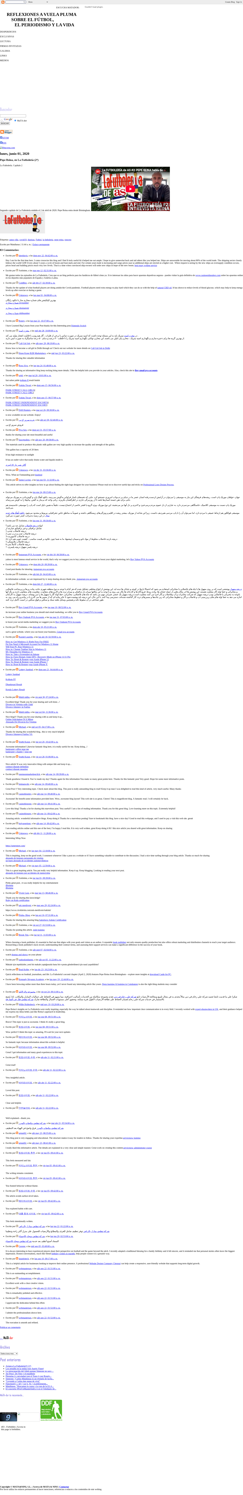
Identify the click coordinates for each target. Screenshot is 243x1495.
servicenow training (131, 1138)
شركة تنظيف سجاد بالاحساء (32, 1236)
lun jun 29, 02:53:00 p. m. (61, 1236)
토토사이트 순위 (27, 1057)
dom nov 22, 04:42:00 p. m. (45, 255)
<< (1, 1338)
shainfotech (24, 1258)
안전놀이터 (24, 1108)
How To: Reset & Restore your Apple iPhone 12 (27, 659)
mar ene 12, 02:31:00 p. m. (45, 270)
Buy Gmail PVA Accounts (30, 607)
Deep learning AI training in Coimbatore (120, 984)
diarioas (31, 239)
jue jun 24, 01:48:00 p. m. (44, 365)
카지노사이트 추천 (28, 1165)
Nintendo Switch (78, 325)
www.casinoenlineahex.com (207, 275)
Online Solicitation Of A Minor (19, 719)
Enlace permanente (41, 244)
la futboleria (48, 239)
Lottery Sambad (26, 669)
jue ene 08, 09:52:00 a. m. (49, 1037)
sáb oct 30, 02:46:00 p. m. (51, 420)
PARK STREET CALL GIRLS (20, 390)
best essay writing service (146, 265)
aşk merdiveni (25, 905)
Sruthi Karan (24, 742)
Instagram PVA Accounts (30, 554)
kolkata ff (24, 380)
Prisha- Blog (24, 915)
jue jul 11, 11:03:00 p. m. (45, 935)
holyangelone (25, 823)
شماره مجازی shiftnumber (18, 313)
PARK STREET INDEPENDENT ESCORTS (27, 402)
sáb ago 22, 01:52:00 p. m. (48, 1308)
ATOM (5, 138)
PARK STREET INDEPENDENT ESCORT (26, 405)
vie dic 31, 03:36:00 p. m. (44, 470)
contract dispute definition (17, 766)
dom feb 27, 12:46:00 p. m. (45, 584)
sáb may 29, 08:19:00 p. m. (48, 343)
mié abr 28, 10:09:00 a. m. (46, 331)
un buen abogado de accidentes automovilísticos (27, 860)
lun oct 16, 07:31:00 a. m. (46, 915)
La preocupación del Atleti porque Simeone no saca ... (30, 1371)
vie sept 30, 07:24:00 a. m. (46, 697)
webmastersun (25, 1268)
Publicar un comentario (10, 1327)
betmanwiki (24, 784)
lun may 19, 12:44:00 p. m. (62, 979)
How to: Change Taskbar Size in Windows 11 (26, 649)
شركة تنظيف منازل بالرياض (32, 1226)
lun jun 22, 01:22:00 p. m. (61, 1226)
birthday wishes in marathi (63, 1253)
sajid (21, 375)
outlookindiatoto (26, 959)
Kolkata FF (11, 679)
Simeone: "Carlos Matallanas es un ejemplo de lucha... (30, 1379)
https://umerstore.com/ (15, 846)
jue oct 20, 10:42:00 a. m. (47, 742)
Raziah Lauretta (26, 637)
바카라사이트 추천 (28, 1178)
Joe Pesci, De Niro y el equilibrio (20, 1373)
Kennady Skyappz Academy (31, 979)
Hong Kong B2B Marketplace (32, 353)
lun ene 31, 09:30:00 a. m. (44, 520)
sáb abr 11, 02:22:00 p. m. (54, 1070)
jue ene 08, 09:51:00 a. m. (49, 1017)
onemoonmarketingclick (29, 774)
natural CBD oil (164, 287)
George (22, 1246)
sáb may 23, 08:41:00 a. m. (44, 1143)
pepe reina (58, 239)
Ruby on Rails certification (17, 900)
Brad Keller (24, 969)
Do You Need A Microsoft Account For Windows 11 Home (32, 644)
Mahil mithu (24, 697)
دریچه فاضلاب (31, 525)
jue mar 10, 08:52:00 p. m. (59, 607)
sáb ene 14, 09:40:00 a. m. (46, 784)
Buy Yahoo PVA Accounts (142, 559)
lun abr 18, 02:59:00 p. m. (49, 637)
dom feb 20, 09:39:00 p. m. (45, 564)
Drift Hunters (25, 410)
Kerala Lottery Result (15, 689)
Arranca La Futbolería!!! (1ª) (18, 1366)
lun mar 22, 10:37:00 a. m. (42, 321)
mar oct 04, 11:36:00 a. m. (46, 712)
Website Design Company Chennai (105, 1263)
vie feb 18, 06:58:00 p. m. (58, 554)
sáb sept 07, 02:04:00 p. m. (45, 950)
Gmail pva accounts (65, 632)
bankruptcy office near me (17, 749)
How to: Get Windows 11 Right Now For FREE (27, 641)
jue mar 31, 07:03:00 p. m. (61, 617)
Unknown (23, 295)
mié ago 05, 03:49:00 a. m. (43, 1246)
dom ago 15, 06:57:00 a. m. (49, 398)
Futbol (38, 239)
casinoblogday (25, 794)
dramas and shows (20, 954)
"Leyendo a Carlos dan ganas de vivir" (23, 1381)
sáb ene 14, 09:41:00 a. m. (48, 804)
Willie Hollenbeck (27, 1004)
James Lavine (25, 480)
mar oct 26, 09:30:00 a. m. (47, 410)
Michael (22, 727)
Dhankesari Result (14, 684)
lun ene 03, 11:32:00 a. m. (47, 480)
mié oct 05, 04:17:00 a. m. (43, 727)
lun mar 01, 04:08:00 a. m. (45, 295)
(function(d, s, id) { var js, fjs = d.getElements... (27, 1384)
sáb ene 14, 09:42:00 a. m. (48, 813)
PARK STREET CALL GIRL (19, 392)
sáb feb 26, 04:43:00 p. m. (44, 574)
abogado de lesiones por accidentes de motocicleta (28, 873)
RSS (4, 143)
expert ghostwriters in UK (206, 1009)
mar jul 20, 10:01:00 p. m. (39, 375)
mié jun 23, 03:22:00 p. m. (63, 353)
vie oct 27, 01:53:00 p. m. (44, 925)
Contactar (64, 1487)
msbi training (39, 930)
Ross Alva (23, 365)
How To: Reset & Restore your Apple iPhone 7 (27, 662)
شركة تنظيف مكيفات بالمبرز (32, 1123)
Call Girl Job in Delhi (100, 348)
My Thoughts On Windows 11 (19, 652)
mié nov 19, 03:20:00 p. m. (52, 1004)
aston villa (13, 239)
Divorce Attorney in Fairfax (18, 707)
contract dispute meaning (17, 769)
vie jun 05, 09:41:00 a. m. (52, 1153)
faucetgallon (24, 440)
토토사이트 (24, 1027)
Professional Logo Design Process (158, 484)
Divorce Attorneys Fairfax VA (19, 734)
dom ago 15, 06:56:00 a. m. (49, 385)
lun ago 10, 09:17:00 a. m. (46, 1258)
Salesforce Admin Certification (52, 920)
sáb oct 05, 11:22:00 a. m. (50, 959)
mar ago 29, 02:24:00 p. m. (49, 905)
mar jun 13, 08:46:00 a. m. (46, 893)
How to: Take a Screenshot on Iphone (22, 654)
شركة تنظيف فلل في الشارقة (19, 999)
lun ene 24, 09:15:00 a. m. (44, 492)
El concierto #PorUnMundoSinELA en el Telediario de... (31, 1389)
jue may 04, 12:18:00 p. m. (43, 851)
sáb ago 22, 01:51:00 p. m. (48, 1268)
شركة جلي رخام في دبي (125, 996)
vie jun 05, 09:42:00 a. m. (52, 1191)
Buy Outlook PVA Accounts (31, 617)
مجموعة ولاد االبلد (27, 992)
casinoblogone (25, 804)
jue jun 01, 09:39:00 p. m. (44, 878)
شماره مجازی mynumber (17, 303)
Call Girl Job (24, 343)
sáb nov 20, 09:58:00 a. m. (47, 440)
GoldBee (23, 283)
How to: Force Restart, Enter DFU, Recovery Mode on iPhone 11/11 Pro (38, 657)
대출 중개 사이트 (27, 1213)
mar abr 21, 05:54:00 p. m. (63, 1123)
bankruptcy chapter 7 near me (19, 752)
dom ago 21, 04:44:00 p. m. (51, 669)
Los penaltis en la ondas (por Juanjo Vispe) (25, 1368)
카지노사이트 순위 (28, 1070)
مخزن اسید (24, 331)
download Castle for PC (160, 974)
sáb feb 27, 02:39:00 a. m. (43, 283)
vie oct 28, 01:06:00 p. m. (47, 757)
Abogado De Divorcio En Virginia (21, 722)
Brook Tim (23, 935)
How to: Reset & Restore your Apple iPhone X (27, 664)
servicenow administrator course (137, 1148)
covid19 (23, 239)
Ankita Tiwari (25, 385)
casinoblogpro (25, 813)
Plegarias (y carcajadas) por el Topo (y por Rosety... (28, 1376)
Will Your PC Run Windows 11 (19, 647)
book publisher (119, 942)
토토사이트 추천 (27, 1153)
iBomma (9, 885)
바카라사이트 (25, 1047)
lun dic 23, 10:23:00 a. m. (46, 969)
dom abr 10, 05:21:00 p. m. (45, 627)
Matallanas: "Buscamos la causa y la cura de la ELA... (30, 1386)
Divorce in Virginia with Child (19, 704)
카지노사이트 (25, 1017)
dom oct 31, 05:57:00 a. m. (44, 430)
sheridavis (23, 255)
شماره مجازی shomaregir (17, 308)
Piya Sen (23, 430)
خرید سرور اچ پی (26, 420)
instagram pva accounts (43, 569)
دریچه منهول (236, 589)
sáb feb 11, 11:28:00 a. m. (44, 833)
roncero (68, 239)
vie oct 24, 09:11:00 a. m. (52, 992)
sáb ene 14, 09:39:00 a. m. (57, 774)
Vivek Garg (24, 893)
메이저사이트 (25, 1037)
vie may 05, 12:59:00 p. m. (43, 865)
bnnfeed (38, 475)
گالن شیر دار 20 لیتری (16, 465)
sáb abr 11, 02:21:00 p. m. (52, 1057)
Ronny (22, 321)
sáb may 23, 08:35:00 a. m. (44, 1133)
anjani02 (22, 1133)
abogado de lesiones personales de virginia (24, 858)
